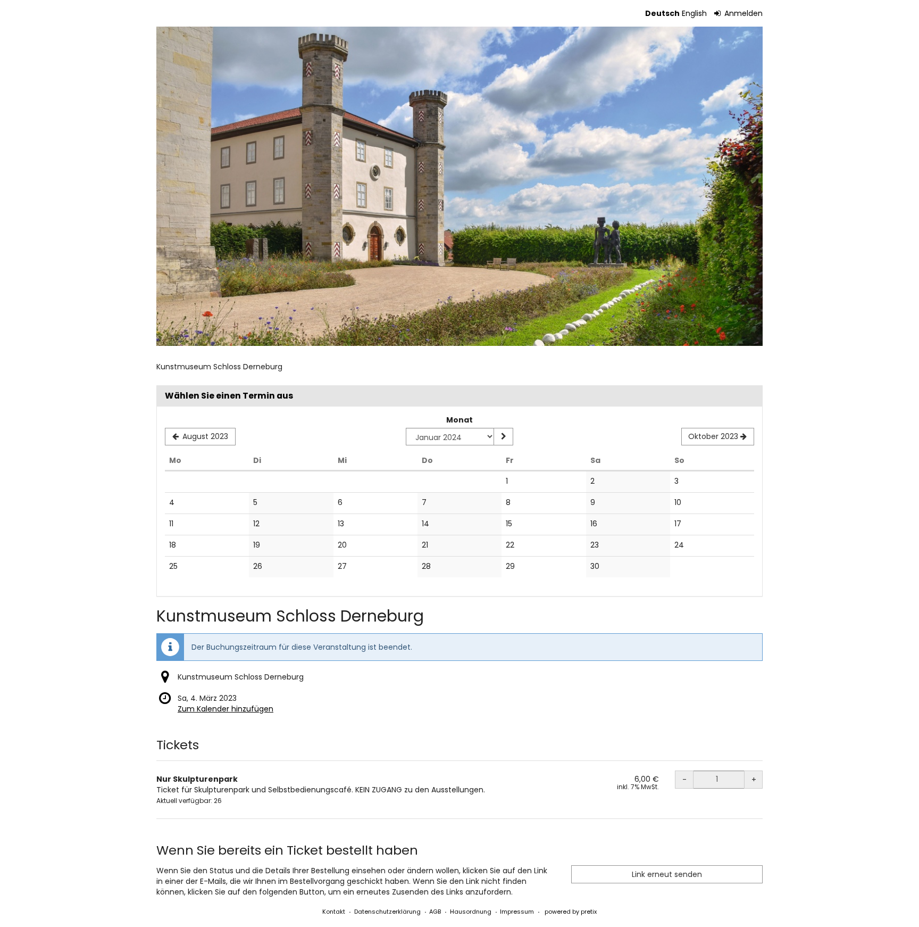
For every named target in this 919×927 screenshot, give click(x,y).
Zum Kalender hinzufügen (225, 708)
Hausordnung (470, 911)
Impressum (517, 911)
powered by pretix (571, 911)
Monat (459, 420)
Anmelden (742, 13)
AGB (435, 911)
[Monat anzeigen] (503, 437)
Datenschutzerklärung (387, 911)
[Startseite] (459, 186)
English (694, 13)
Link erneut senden (667, 874)
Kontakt (333, 911)
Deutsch (662, 13)
